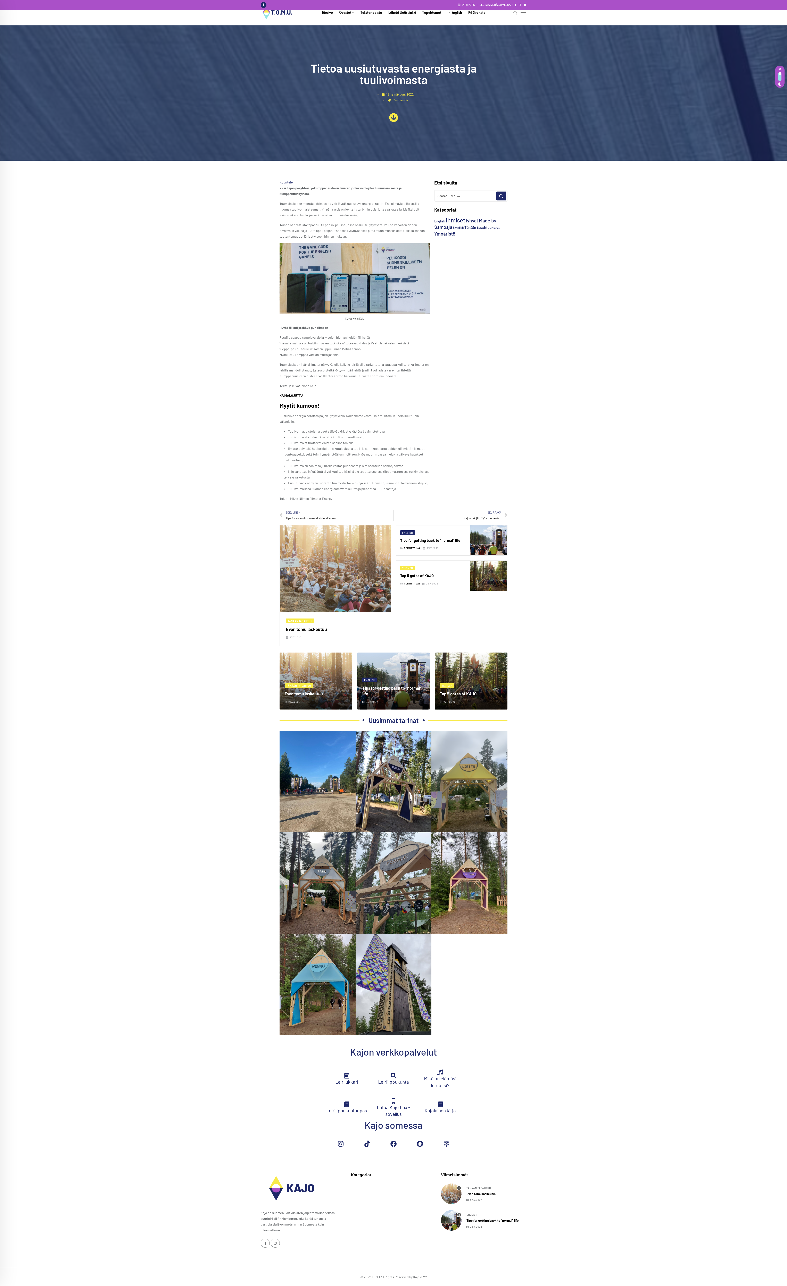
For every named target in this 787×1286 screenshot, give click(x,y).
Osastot (345, 13)
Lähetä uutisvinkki (402, 13)
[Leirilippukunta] (393, 1076)
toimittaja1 (412, 583)
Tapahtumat (431, 13)
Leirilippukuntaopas (346, 1110)
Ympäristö (400, 100)
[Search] (515, 12)
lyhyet (472, 220)
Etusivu (327, 13)
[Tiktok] (367, 1144)
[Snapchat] (420, 1144)
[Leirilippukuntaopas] (347, 1104)
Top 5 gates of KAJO (417, 575)
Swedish (458, 227)
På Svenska (477, 13)
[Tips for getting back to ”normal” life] (451, 1220)
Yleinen (496, 228)
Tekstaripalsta (371, 13)
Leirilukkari (346, 1082)
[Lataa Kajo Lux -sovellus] (393, 1101)
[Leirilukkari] (347, 1076)
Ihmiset (455, 220)
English (439, 221)
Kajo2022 (420, 1277)
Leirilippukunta (393, 1082)
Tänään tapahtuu (478, 227)
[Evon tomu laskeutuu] (451, 1193)
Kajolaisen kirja (440, 1110)
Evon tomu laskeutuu (306, 629)
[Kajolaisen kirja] (440, 1104)
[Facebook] (393, 1144)
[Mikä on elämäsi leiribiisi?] (440, 1072)
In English (454, 13)
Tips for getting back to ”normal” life (430, 540)
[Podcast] (446, 1144)
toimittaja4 (412, 548)
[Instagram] (340, 1144)
